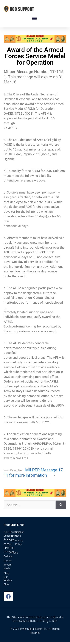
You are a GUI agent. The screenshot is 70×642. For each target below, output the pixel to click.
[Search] (61, 505)
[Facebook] (8, 596)
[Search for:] (30, 505)
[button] (34, 18)
